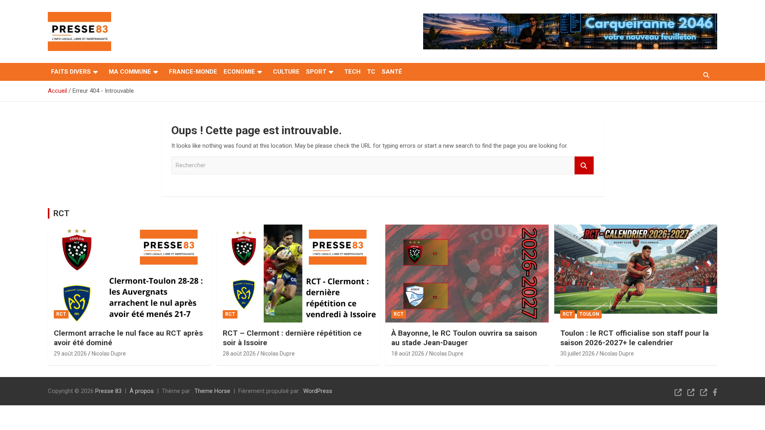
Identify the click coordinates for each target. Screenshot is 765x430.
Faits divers (71, 71)
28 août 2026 (239, 353)
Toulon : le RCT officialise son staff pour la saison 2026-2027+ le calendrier (634, 338)
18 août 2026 (407, 353)
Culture (286, 71)
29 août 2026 (70, 353)
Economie (239, 71)
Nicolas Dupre (109, 353)
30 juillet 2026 (577, 353)
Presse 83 (108, 391)
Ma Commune (130, 71)
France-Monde (193, 71)
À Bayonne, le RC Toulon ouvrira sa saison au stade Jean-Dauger (464, 338)
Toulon (589, 314)
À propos (141, 391)
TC (371, 71)
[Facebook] (715, 392)
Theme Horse (212, 391)
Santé (392, 71)
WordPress (317, 391)
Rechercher (584, 165)
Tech (352, 71)
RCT (61, 213)
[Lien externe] (79, 17)
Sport (316, 71)
